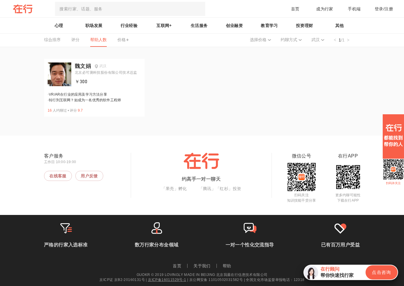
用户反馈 (89, 175)
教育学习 (269, 25)
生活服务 (199, 25)
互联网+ (164, 25)
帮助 (227, 266)
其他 (339, 25)
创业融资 (234, 25)
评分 (75, 39)
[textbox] (130, 9)
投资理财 (304, 25)
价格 (121, 39)
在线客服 (58, 175)
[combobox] (130, 9)
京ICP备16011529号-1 (167, 280)
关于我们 (202, 266)
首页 (295, 9)
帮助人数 (98, 39)
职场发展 (94, 25)
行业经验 (129, 25)
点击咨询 (381, 272)
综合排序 (52, 39)
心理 (59, 25)
